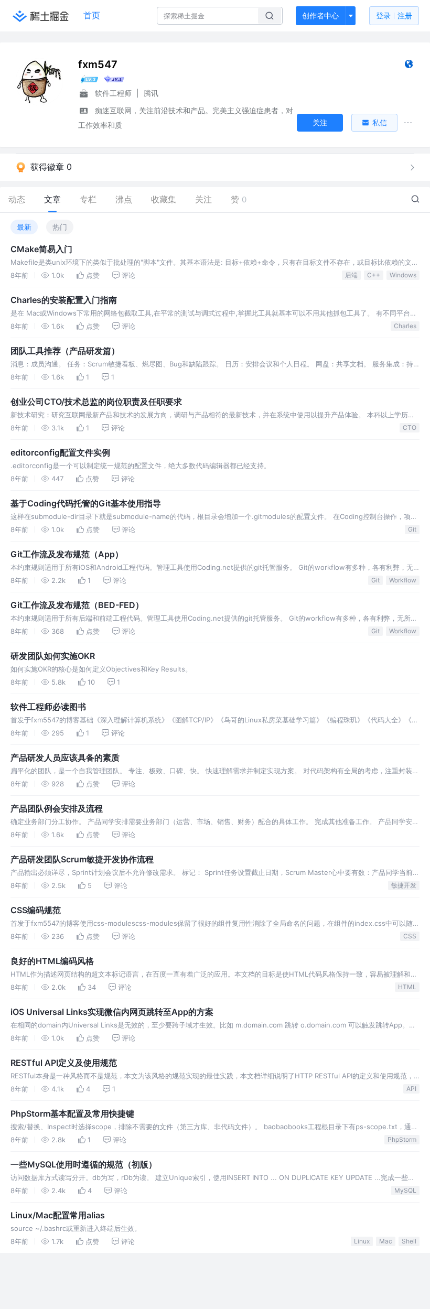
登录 (394, 15)
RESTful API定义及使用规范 (63, 1062)
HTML (407, 987)
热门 (59, 226)
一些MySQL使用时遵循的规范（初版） (83, 1164)
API (411, 1088)
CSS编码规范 (35, 910)
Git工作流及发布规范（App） (66, 554)
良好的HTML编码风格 (52, 961)
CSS (409, 936)
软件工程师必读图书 (48, 706)
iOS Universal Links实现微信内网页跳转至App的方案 (111, 1012)
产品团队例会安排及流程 (56, 808)
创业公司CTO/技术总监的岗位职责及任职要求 (96, 401)
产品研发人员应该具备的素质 (65, 757)
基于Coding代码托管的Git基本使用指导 (85, 503)
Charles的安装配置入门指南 (63, 300)
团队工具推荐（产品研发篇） (65, 350)
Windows (403, 275)
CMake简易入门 (41, 249)
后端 (351, 275)
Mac (385, 1241)
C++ (373, 275)
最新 (24, 226)
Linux (362, 1241)
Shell (409, 1241)
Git (412, 529)
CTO (409, 427)
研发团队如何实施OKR (52, 656)
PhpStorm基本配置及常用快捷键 (72, 1113)
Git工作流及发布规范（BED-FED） (77, 605)
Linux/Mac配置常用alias (57, 1215)
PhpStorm (402, 1139)
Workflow (402, 580)
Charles (405, 326)
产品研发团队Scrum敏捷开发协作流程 (82, 859)
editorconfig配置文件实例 (60, 452)
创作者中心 (320, 15)
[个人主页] (408, 66)
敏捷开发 (403, 885)
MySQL (405, 1190)
